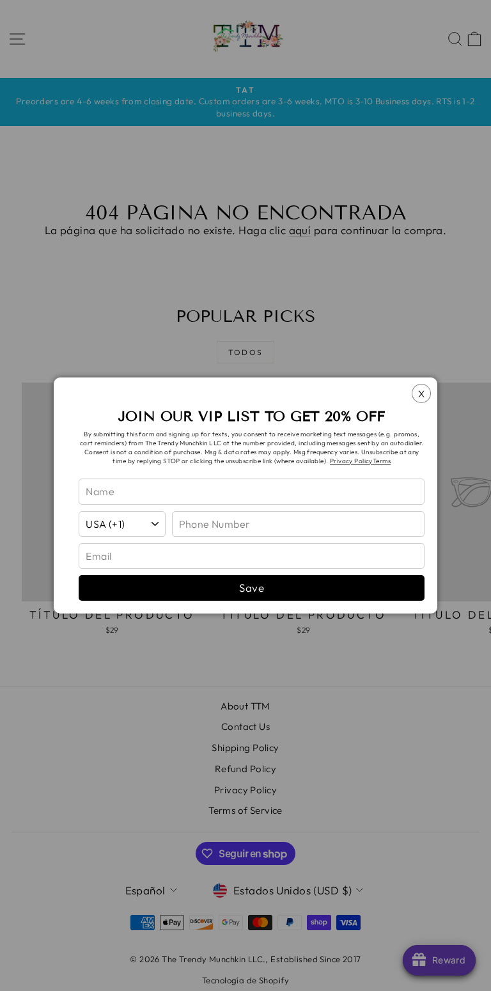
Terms (382, 461)
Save (251, 587)
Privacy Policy (351, 461)
